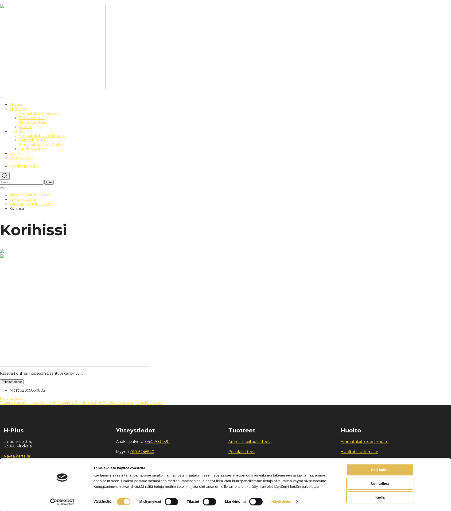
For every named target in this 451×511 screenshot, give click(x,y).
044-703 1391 (157, 441)
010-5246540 (142, 452)
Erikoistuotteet (23, 199)
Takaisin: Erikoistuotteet (80, 403)
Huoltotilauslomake (359, 452)
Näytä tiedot (281, 502)
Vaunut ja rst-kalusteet (31, 204)
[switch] (171, 501)
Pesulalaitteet (241, 452)
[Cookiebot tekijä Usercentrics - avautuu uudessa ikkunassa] (62, 501)
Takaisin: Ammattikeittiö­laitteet (29, 403)
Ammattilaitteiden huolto (365, 441)
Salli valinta (379, 484)
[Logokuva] (53, 88)
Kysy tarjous (11, 398)
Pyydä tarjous (22, 166)
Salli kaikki (380, 470)
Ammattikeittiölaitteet (249, 441)
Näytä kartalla (17, 456)
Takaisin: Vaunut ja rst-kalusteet (133, 403)
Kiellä (380, 497)
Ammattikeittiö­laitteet (30, 195)
